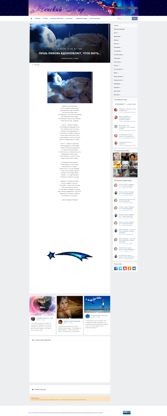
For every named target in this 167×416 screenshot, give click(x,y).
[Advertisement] (70, 225)
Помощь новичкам (56, 18)
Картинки (69, 18)
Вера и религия (118, 76)
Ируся (123, 168)
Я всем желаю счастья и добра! (100, 315)
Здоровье (117, 87)
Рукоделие (117, 58)
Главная (37, 18)
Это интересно (118, 69)
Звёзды (116, 40)
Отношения (117, 51)
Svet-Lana (132, 176)
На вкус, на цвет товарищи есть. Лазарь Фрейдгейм (126, 185)
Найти (134, 18)
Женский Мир (32, 412)
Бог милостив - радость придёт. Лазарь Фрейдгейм (126, 248)
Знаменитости (118, 80)
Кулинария (117, 47)
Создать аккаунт (120, 8)
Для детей (117, 91)
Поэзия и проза (118, 54)
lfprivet (120, 195)
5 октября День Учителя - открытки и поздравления (126, 135)
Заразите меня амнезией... (73, 321)
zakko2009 (124, 176)
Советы (116, 65)
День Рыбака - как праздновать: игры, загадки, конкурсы (127, 127)
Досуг (115, 32)
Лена (114, 160)
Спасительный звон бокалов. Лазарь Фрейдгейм (127, 200)
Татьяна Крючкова (132, 168)
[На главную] (38, 8)
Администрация (81, 18)
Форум (45, 18)
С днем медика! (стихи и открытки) (125, 143)
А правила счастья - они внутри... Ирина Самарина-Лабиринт (45, 318)
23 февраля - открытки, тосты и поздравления (127, 109)
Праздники (117, 83)
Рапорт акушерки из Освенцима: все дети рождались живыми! (125, 118)
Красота (116, 43)
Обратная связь (95, 18)
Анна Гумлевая (124, 160)
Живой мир (117, 36)
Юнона (115, 176)
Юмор (115, 73)
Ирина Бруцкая (132, 160)
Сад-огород (117, 62)
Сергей (115, 168)
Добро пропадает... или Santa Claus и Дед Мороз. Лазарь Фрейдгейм (127, 231)
